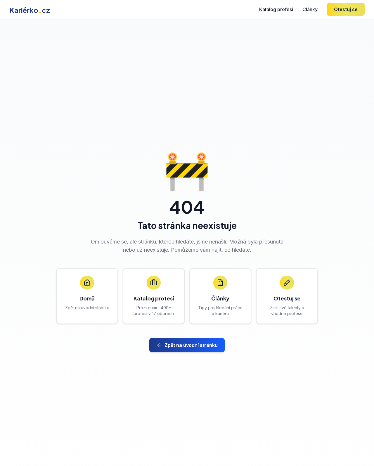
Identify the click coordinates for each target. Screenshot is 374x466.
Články (310, 9)
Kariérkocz (29, 10)
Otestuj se (346, 9)
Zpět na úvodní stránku (191, 345)
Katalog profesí (276, 9)
